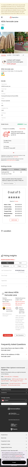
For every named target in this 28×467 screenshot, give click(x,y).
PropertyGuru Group (6, 389)
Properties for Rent (5, 444)
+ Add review (14, 220)
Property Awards (14, 414)
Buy (7, 262)
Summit (14, 420)
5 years (19, 266)
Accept (14, 462)
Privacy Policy (19, 456)
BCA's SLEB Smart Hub (11, 160)
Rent (20, 262)
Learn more (16, 156)
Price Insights (16, 55)
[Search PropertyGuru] (26, 403)
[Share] (2, 28)
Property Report (14, 425)
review (16, 201)
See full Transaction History (7, 259)
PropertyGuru (4, 434)
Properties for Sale (5, 441)
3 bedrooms (6, 266)
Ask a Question (7, 335)
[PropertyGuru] (14, 17)
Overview (3, 55)
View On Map (22, 128)
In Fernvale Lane (8, 376)
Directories (3, 438)
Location (9, 55)
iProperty (14, 429)
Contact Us (4, 392)
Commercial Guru (14, 409)
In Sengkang (15, 376)
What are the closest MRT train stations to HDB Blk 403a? (20, 303)
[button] (13, 152)
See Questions (20, 335)
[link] (14, 62)
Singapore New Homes (6, 447)
